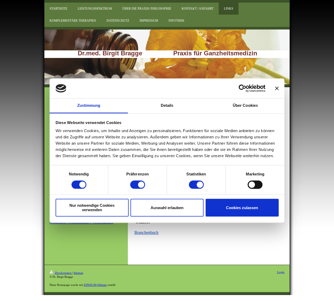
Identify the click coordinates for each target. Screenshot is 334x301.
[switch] (137, 184)
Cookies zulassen (242, 207)
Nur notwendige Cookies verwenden (92, 207)
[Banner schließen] (277, 88)
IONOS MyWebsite (95, 284)
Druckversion (63, 272)
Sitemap (78, 272)
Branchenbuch (146, 232)
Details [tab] (167, 105)
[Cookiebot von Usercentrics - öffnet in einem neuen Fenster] (242, 88)
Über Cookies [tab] (245, 105)
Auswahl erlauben (167, 207)
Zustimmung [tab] (88, 105)
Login (280, 272)
